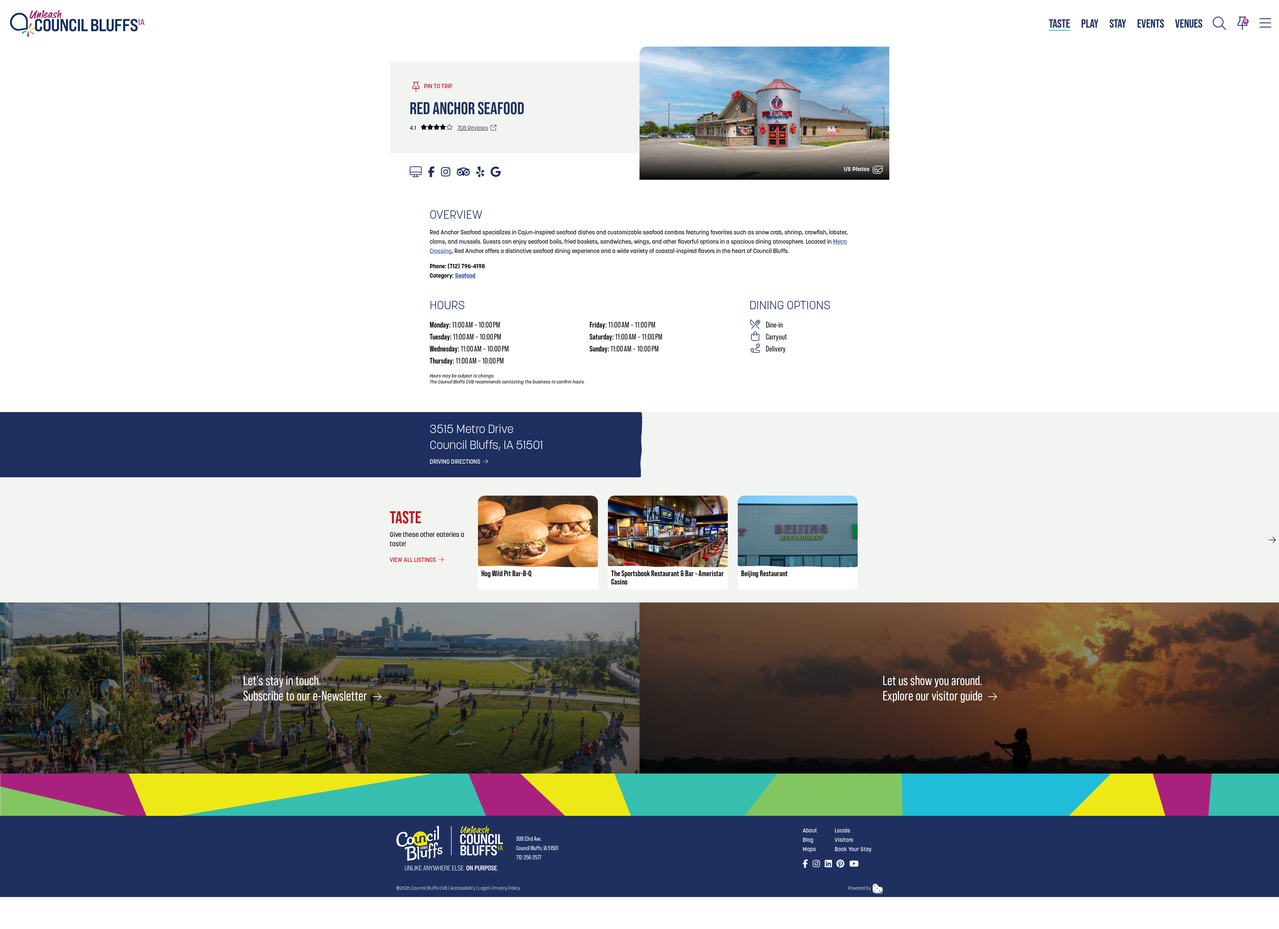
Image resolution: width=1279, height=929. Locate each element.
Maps (809, 849)
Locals (842, 831)
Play (1089, 23)
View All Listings (413, 561)
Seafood (465, 276)
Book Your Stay (853, 849)
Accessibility (462, 888)
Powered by (859, 888)
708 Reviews (472, 128)
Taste (1059, 23)
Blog (808, 840)
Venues (1188, 23)
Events (1150, 23)
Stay (1117, 23)
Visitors (844, 840)
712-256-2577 (528, 857)
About (810, 831)
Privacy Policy (506, 888)
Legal (483, 888)
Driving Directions (456, 462)
